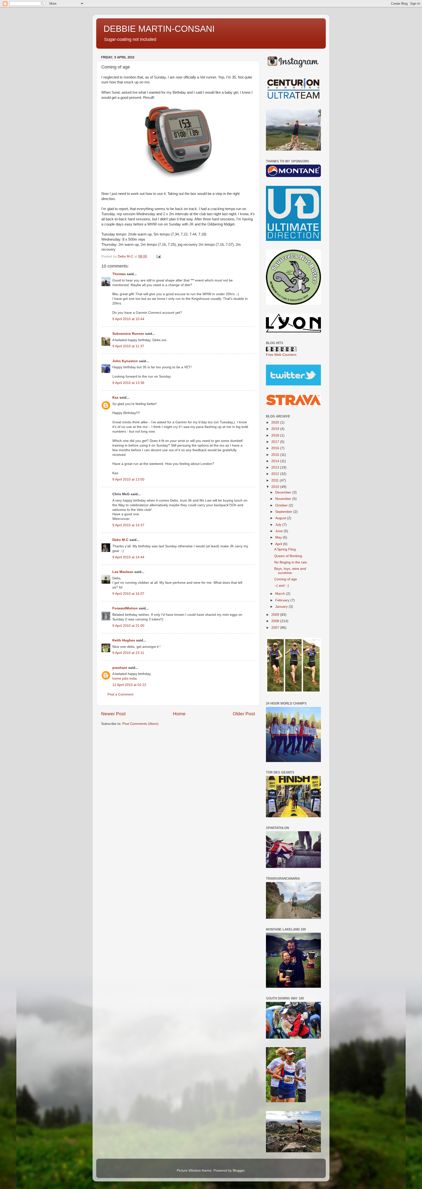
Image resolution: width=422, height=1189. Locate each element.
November (283, 499)
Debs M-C (120, 540)
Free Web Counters (281, 355)
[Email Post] (158, 256)
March (280, 593)
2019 (275, 429)
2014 (275, 461)
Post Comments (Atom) (140, 724)
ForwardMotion (125, 608)
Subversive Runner (128, 334)
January (282, 606)
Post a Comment (120, 694)
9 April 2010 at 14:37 (128, 525)
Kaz (115, 397)
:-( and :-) (281, 585)
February (282, 600)
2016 (275, 448)
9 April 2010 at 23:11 (128, 653)
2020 (275, 422)
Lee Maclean (122, 572)
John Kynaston (125, 361)
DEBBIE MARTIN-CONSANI (159, 29)
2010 (275, 487)
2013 (275, 467)
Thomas (119, 274)
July (278, 525)
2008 (275, 621)
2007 (275, 627)
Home (179, 713)
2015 (275, 455)
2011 (275, 480)
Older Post (244, 713)
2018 (275, 435)
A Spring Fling (285, 549)
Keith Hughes (123, 640)
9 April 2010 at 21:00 (128, 626)
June (279, 531)
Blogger (238, 1170)
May (279, 537)
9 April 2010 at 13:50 (128, 479)
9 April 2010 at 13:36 (128, 383)
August (281, 518)
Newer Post (113, 713)
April (279, 544)
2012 (275, 474)
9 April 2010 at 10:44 (128, 319)
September (284, 512)
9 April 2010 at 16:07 (128, 593)
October (282, 505)
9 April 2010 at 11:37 (128, 346)
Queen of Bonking (288, 556)
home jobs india (124, 678)
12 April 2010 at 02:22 (129, 685)
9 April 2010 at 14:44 (128, 557)
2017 (275, 442)
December (283, 492)
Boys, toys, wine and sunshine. (290, 570)
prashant (119, 668)
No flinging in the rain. (291, 562)
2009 (275, 615)
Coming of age (285, 579)
